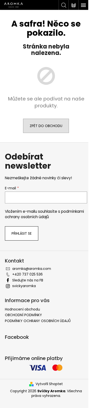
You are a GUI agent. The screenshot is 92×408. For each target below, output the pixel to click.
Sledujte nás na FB (27, 280)
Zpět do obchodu (46, 125)
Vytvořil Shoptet (49, 384)
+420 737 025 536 (27, 274)
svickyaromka (24, 285)
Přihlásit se (22, 233)
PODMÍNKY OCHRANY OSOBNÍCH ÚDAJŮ (38, 320)
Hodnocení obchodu (22, 309)
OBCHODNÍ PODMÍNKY (23, 314)
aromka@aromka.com (31, 268)
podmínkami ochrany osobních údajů (44, 214)
